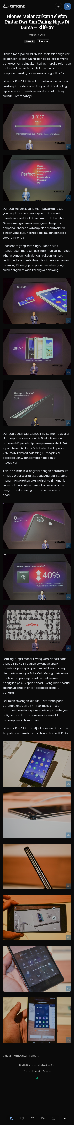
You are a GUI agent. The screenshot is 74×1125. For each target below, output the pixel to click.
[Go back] (58, 6)
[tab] (12, 1118)
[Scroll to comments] (67, 6)
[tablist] (32, 1118)
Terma (47, 1071)
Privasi (36, 1071)
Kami (27, 1071)
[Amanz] (37, 1077)
